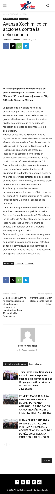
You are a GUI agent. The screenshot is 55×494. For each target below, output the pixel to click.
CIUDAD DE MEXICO (18, 14)
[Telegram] (26, 46)
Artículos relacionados (15, 364)
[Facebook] (6, 46)
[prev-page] (5, 444)
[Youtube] (39, 482)
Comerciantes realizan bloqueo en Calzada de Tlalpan (41, 301)
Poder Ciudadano (13, 40)
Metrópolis (24, 19)
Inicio (5, 14)
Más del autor (35, 364)
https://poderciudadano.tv (27, 350)
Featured (19, 263)
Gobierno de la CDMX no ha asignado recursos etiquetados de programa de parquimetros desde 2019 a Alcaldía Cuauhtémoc (14, 307)
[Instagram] (23, 482)
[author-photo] (28, 341)
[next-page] (9, 444)
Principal (29, 263)
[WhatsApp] (19, 46)
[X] (13, 46)
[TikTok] (28, 482)
